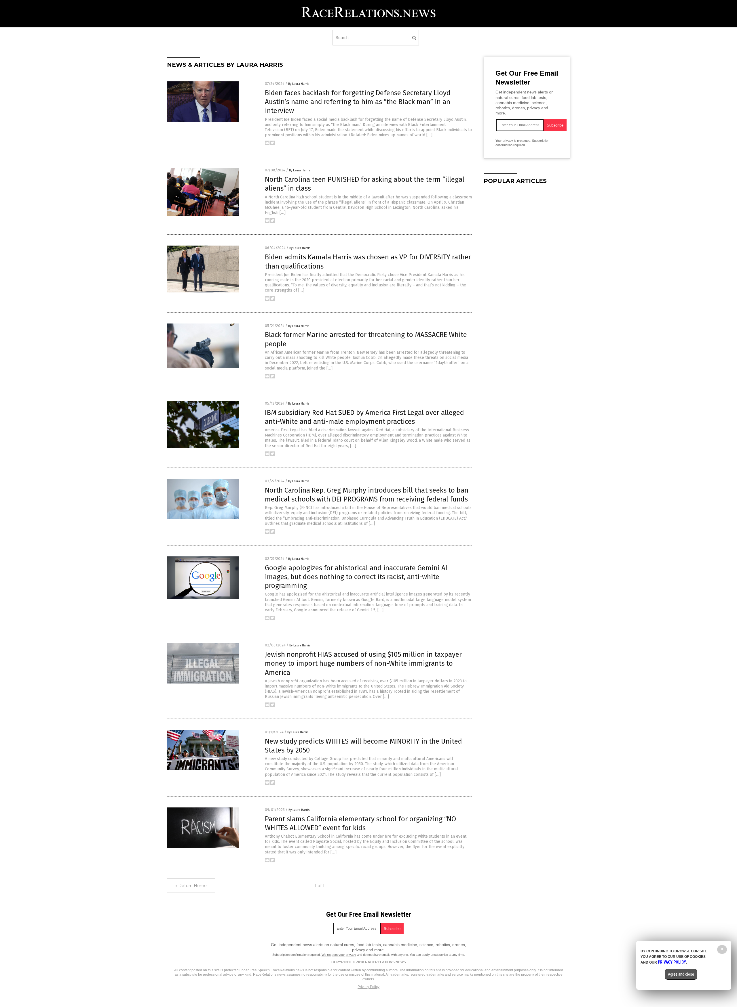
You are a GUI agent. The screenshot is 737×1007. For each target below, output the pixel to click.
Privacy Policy (368, 987)
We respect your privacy (339, 954)
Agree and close (681, 974)
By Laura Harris (298, 84)
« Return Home (191, 885)
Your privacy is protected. (513, 140)
